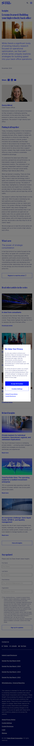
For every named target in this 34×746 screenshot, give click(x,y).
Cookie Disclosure (10, 396)
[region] (17, 373)
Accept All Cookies (17, 384)
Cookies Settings (17, 389)
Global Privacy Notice (11, 394)
